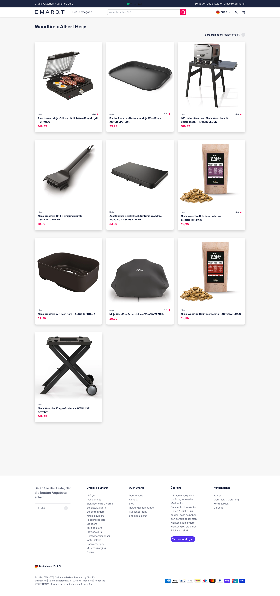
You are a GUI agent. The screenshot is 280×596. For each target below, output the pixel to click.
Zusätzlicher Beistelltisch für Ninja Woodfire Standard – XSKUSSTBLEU (135, 217)
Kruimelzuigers (95, 515)
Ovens (90, 552)
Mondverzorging (96, 548)
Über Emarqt (136, 495)
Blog (131, 503)
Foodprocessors (96, 519)
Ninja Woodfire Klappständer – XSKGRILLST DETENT (63, 410)
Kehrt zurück (221, 503)
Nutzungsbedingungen (142, 507)
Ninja (40, 114)
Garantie (218, 507)
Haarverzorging (96, 544)
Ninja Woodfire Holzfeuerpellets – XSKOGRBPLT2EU (201, 218)
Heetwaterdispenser (98, 535)
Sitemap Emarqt (138, 515)
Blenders (92, 523)
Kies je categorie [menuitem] (82, 12)
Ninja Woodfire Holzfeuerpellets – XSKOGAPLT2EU (211, 313)
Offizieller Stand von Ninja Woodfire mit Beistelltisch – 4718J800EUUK (204, 120)
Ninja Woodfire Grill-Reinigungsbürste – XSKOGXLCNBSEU (61, 217)
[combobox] (143, 12)
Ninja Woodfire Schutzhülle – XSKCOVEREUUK (136, 314)
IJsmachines (94, 499)
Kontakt (133, 499)
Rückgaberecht (138, 511)
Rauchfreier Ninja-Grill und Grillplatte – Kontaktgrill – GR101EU (68, 120)
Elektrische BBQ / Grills (100, 503)
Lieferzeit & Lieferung (226, 499)
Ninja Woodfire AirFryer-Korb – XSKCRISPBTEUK (66, 313)
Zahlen (218, 495)
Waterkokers (94, 540)
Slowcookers (94, 531)
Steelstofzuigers (96, 507)
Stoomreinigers (96, 511)
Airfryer (91, 495)
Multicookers (94, 527)
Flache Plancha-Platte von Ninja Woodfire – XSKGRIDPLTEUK (135, 120)
